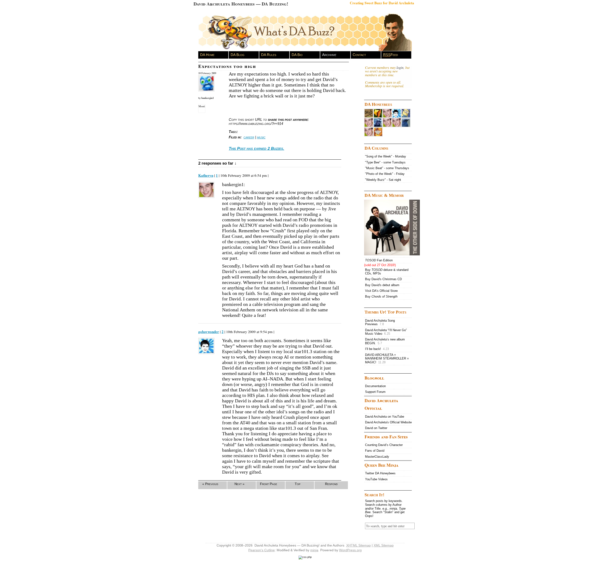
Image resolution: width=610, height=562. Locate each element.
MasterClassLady (377, 456)
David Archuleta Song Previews (380, 322)
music (261, 137)
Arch (329, 55)
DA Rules (268, 55)
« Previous (210, 484)
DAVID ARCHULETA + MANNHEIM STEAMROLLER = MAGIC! (387, 358)
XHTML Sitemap (358, 545)
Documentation (375, 386)
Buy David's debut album (382, 285)
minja (314, 550)
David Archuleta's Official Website (388, 422)
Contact (359, 55)
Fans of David (374, 450)
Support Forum (375, 392)
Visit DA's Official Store (381, 291)
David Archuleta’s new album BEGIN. (385, 341)
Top (297, 484)
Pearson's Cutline (261, 550)
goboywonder (208, 331)
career (249, 137)
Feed (390, 55)
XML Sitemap (384, 545)
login (399, 67)
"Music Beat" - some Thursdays (387, 168)
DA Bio (297, 55)
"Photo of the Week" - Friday (385, 174)
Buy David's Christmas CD (383, 279)
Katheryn (205, 175)
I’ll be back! (377, 349)
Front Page (268, 484)
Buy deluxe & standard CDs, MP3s (386, 271)
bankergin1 (207, 98)
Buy (381, 296)
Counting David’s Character (384, 445)
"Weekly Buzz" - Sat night (383, 180)
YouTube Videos (376, 479)
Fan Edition (379, 260)
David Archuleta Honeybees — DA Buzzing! (240, 3)
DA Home (207, 55)
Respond (331, 484)
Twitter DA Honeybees (380, 473)
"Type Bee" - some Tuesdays (385, 162)
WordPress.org (350, 550)
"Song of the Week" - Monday (385, 156)
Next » (239, 484)
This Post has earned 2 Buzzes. (256, 148)
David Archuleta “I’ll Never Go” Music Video (386, 332)
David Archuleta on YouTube (384, 416)
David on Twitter (376, 428)
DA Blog (237, 55)
